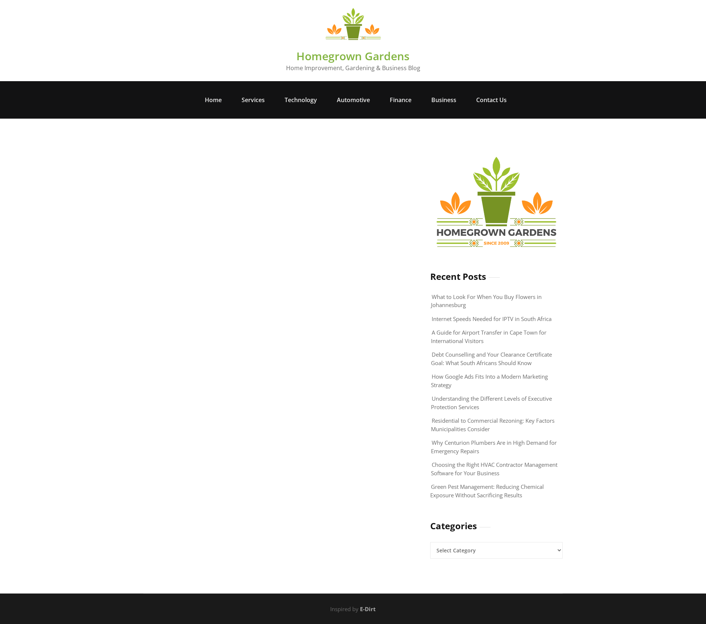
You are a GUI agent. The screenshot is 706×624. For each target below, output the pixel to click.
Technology (301, 100)
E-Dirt (368, 609)
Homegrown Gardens (353, 56)
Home (213, 100)
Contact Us (491, 100)
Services (253, 100)
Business (443, 100)
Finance (400, 100)
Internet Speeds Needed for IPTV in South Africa (492, 318)
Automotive (353, 100)
